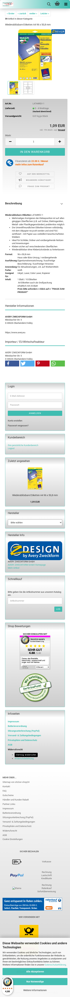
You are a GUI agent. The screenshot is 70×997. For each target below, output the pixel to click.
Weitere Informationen (35, 990)
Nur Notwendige (35, 981)
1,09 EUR (35, 501)
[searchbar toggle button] (49, 4)
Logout (11, 448)
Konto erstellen (15, 420)
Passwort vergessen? (18, 425)
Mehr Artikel (13, 568)
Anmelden (35, 413)
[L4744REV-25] (35, 54)
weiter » (33, 13)
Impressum (13, 721)
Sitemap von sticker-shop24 (16, 782)
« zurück (22, 13)
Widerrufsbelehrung (24, 758)
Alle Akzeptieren (35, 971)
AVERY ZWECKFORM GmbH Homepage (27, 565)
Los (58, 609)
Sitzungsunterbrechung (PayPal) (24, 731)
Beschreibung (13, 203)
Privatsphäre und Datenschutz (17, 826)
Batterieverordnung (12, 813)
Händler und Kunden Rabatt (16, 799)
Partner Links (9, 804)
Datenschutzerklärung (55, 964)
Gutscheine (8, 795)
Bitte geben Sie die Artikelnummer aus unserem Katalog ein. (34, 593)
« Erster (10, 13)
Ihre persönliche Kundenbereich (23, 445)
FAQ (4, 791)
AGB (5, 835)
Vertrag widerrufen (26, 755)
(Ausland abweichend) (42, 111)
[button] (10, 142)
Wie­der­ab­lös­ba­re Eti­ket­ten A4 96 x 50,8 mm (35, 495)
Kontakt (6, 786)
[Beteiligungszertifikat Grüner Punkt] (35, 687)
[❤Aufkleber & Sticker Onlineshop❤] (7, 4)
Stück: (8, 135)
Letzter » (44, 13)
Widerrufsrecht (10, 830)
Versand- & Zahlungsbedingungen (19, 821)
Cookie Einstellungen (13, 839)
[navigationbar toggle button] (66, 4)
